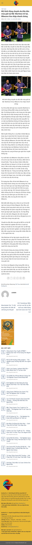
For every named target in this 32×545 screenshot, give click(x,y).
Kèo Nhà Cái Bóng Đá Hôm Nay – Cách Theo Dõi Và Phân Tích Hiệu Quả (18, 424)
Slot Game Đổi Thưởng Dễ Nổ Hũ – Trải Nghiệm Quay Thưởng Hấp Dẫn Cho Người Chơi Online (18, 448)
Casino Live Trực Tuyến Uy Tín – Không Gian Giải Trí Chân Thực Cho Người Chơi (18, 431)
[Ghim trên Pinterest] (20, 278)
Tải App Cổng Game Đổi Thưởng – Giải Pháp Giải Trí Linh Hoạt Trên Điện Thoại (18, 456)
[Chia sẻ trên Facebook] (11, 278)
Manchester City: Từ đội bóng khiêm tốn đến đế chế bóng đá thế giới (8, 307)
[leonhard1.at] (16, 3)
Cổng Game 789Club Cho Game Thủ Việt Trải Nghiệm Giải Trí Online (17, 392)
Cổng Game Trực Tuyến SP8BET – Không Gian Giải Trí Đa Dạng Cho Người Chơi (18, 352)
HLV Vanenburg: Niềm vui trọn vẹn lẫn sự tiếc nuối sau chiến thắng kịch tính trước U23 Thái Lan (23, 307)
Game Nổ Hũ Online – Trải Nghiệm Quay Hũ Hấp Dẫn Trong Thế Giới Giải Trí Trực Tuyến (18, 439)
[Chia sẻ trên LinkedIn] (23, 278)
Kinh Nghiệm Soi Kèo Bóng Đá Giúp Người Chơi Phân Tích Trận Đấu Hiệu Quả (17, 384)
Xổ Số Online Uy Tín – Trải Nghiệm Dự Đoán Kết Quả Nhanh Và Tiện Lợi (17, 417)
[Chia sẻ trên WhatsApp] (8, 278)
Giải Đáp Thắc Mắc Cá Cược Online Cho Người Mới (18, 463)
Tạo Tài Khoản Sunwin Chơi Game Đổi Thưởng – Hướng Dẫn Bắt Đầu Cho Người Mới (18, 400)
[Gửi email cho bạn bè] (17, 278)
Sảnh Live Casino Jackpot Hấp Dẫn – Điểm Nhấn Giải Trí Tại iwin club (17, 369)
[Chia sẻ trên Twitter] (14, 278)
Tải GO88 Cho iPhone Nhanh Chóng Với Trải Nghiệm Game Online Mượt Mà (18, 376)
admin (19, 19)
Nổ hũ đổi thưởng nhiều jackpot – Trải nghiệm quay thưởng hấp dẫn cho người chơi (18, 361)
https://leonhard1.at (20, 503)
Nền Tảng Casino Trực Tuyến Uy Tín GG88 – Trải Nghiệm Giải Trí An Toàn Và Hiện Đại (18, 409)
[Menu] (2, 3)
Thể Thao (3, 9)
